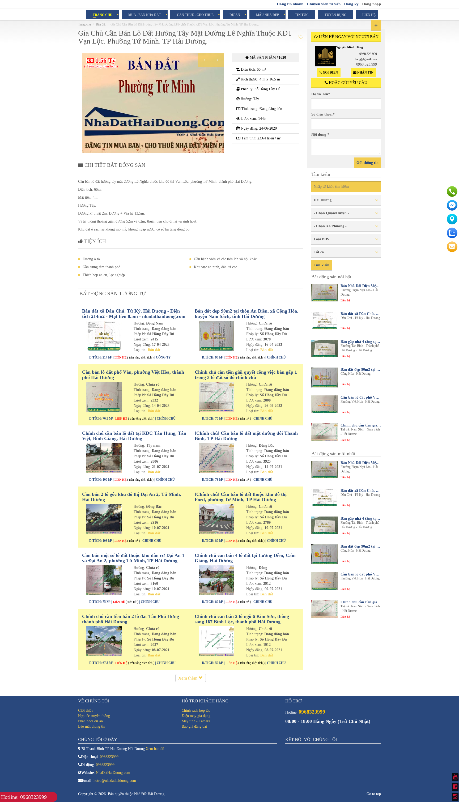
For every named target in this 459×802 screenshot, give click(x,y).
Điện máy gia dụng (196, 716)
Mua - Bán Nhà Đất (144, 14)
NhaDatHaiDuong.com (113, 773)
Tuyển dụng (335, 14)
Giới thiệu (85, 711)
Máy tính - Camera (196, 721)
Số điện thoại (322, 114)
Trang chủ (102, 14)
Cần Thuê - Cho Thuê (195, 14)
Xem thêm (188, 678)
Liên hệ (369, 14)
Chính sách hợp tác (196, 711)
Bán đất (100, 24)
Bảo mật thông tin (91, 726)
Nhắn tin (364, 72)
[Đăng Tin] (376, 25)
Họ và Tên (320, 94)
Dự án (235, 14)
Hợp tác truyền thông (94, 716)
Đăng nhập (371, 4)
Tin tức (302, 14)
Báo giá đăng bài (194, 726)
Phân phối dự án (90, 721)
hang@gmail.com (366, 59)
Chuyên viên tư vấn (324, 4)
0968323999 (109, 757)
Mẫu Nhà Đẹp (267, 14)
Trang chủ (84, 24)
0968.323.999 (368, 54)
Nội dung (320, 134)
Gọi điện (330, 72)
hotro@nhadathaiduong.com (115, 781)
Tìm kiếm (321, 265)
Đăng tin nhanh (290, 4)
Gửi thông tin (367, 163)
